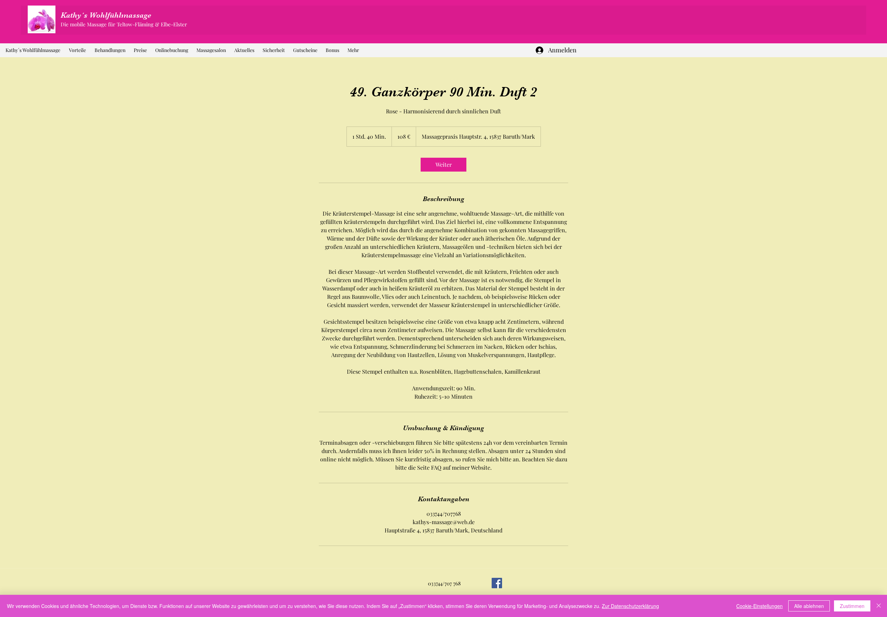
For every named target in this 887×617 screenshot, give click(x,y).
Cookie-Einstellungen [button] (759, 605)
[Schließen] (879, 605)
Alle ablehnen (809, 605)
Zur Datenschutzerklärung (630, 605)
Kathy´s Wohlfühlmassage (106, 15)
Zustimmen (852, 605)
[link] (443, 165)
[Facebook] (497, 583)
